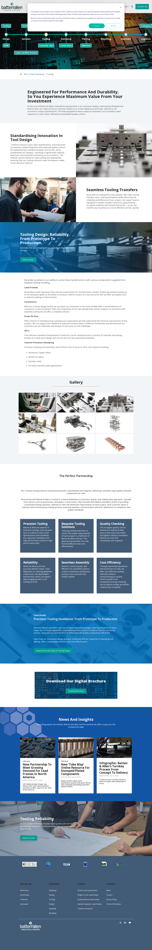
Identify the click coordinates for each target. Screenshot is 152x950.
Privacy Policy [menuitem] (111, 899)
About (124, 6)
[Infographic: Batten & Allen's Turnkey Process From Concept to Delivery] (114, 747)
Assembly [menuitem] (52, 908)
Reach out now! (29, 838)
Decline (113, 26)
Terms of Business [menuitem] (113, 904)
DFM (6, 45)
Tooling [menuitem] (52, 899)
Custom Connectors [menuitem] (85, 908)
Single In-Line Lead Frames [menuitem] (88, 895)
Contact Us (142, 6)
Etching (26, 26)
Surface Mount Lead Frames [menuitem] (88, 899)
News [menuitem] (108, 890)
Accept (96, 26)
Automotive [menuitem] (24, 895)
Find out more (28, 260)
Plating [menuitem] (51, 895)
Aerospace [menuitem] (24, 904)
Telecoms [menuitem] (24, 899)
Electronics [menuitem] (24, 890)
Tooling (6, 26)
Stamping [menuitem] (52, 890)
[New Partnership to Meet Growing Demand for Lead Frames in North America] (37, 747)
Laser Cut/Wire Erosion (26, 52)
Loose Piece (66, 45)
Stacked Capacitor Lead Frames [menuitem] (90, 904)
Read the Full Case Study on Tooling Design (53, 651)
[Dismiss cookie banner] (120, 8)
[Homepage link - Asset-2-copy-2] (30, 929)
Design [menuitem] (51, 904)
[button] (121, 922)
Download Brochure (76, 691)
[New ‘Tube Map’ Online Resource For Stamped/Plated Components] (76, 747)
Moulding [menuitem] (52, 913)
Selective (86, 45)
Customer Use (46, 45)
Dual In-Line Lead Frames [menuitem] (87, 890)
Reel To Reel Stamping (34, 74)
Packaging (146, 26)
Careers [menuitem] (109, 895)
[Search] (132, 6)
